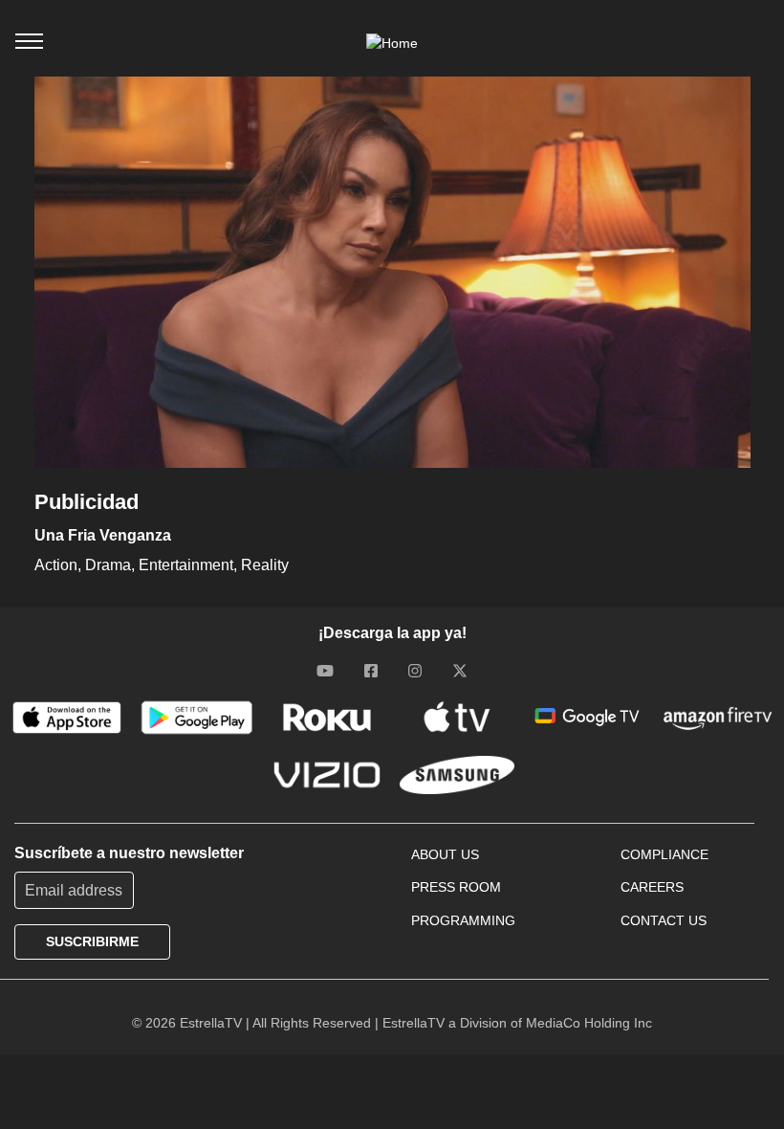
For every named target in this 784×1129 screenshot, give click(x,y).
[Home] (392, 43)
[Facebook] (371, 670)
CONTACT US (664, 920)
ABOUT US (445, 854)
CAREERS (652, 887)
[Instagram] (415, 670)
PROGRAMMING (463, 920)
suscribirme (92, 941)
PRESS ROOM (456, 887)
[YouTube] (325, 670)
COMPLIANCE (664, 854)
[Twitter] (460, 670)
